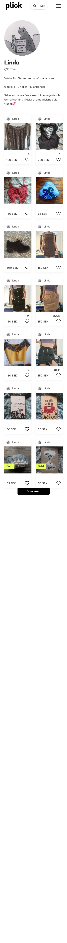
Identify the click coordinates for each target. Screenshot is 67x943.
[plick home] (14, 5)
